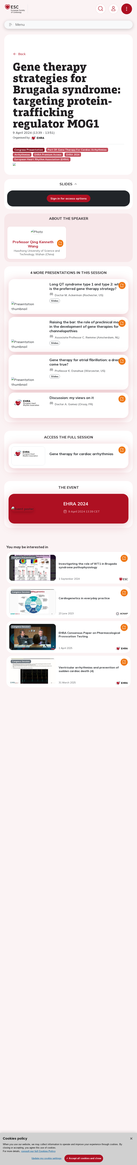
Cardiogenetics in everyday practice (84, 598)
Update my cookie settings (46, 1158)
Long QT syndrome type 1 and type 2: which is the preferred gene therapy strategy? (86, 286)
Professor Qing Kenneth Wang (33, 244)
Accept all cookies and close (85, 1158)
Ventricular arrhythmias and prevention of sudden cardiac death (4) (89, 669)
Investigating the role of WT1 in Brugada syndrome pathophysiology (88, 565)
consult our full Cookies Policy (38, 1151)
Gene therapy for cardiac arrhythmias (81, 454)
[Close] (131, 1138)
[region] (68, 1149)
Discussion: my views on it (71, 397)
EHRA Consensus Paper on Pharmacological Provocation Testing (89, 634)
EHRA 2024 (75, 503)
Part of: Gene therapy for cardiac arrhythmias (77, 150)
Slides (54, 300)
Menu (20, 24)
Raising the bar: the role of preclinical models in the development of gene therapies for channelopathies (87, 326)
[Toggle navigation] (126, 9)
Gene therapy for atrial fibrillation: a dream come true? (85, 362)
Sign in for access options (68, 198)
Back (22, 54)
